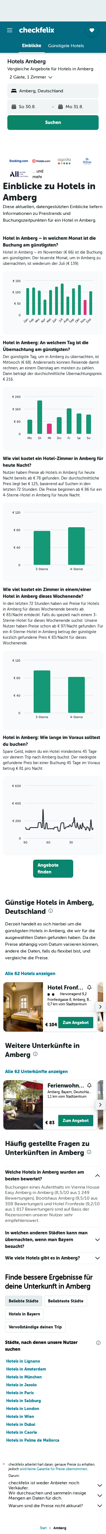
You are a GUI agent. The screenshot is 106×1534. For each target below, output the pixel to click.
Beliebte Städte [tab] (23, 1301)
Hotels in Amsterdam (26, 1369)
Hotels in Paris (20, 1393)
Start (43, 1528)
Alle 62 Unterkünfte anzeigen (36, 1071)
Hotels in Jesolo (21, 1385)
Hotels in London (22, 1408)
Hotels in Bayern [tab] (24, 1314)
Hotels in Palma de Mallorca (32, 1440)
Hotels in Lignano (23, 1361)
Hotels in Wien (20, 1416)
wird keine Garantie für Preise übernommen (53, 1469)
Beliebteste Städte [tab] (65, 1301)
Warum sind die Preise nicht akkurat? (45, 1505)
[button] (9, 30)
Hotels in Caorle (21, 1432)
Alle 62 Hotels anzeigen (30, 973)
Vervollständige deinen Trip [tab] (35, 1327)
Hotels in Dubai (20, 1424)
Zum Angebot (76, 1022)
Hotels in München (24, 1377)
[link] (53, 869)
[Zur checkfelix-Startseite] (36, 30)
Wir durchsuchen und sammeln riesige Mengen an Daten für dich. (47, 1496)
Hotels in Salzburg (23, 1400)
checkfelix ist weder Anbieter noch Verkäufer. (43, 1485)
